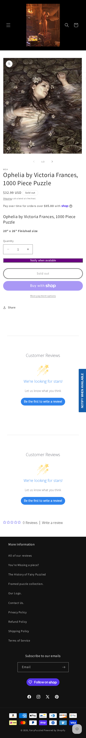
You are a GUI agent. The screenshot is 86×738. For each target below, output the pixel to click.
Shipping (7, 198)
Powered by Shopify (54, 730)
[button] (8, 25)
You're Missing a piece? (23, 565)
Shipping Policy (18, 631)
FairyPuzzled (36, 730)
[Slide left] (33, 161)
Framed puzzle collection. (25, 584)
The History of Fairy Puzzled (27, 574)
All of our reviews (20, 555)
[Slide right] (52, 161)
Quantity (8, 241)
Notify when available (43, 260)
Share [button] (12, 307)
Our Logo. (15, 593)
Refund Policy (17, 622)
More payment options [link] (43, 295)
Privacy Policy (17, 612)
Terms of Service (19, 640)
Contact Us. (16, 603)
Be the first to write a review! (43, 401)
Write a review (52, 523)
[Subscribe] (63, 667)
